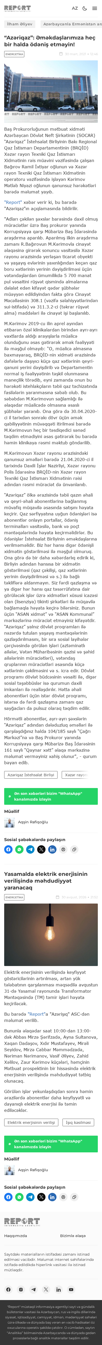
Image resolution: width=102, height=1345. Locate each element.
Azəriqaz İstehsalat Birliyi (31, 775)
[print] (63, 849)
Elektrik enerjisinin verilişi (31, 1122)
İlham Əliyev (19, 24)
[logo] (17, 8)
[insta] (21, 1289)
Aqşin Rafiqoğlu (33, 822)
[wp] (19, 849)
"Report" (13, 202)
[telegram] (30, 849)
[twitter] (41, 849)
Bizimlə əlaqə (73, 1235)
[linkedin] (52, 849)
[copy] (74, 849)
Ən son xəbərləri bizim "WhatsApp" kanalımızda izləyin (48, 796)
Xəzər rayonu (77, 775)
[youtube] (71, 1289)
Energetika (14, 54)
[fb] (8, 849)
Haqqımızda (15, 1235)
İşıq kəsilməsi (78, 1122)
